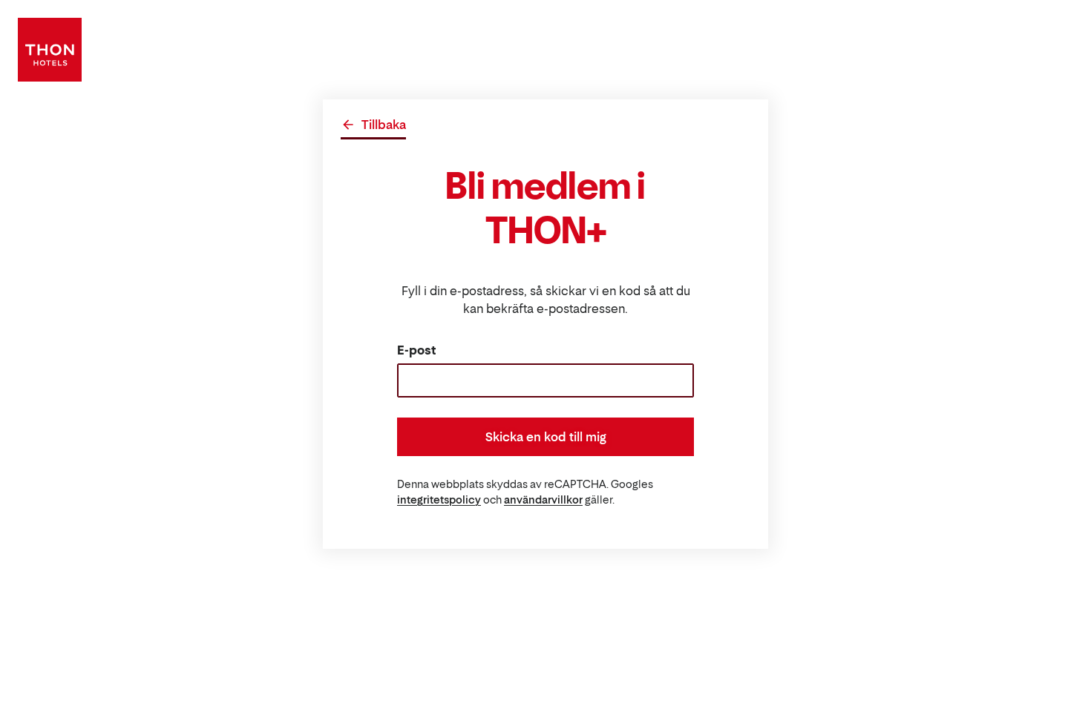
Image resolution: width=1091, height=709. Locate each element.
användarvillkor (543, 499)
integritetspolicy (439, 499)
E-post (416, 350)
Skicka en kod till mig (545, 436)
